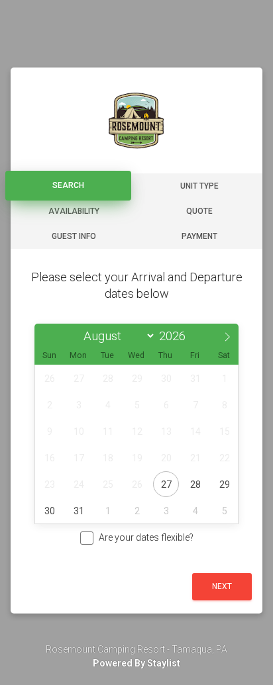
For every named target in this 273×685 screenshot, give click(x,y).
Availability (73, 211)
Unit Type (199, 186)
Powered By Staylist (136, 663)
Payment (199, 236)
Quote (199, 211)
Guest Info (74, 236)
